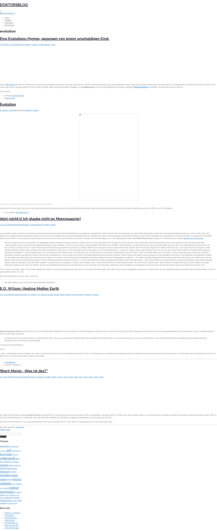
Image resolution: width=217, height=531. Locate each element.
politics (17, 479)
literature (5, 471)
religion (53, 225)
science (17, 294)
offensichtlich (10, 84)
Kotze (8, 468)
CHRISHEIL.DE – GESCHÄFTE (11, 519)
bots (9, 454)
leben (54, 377)
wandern (3, 503)
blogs (3, 454)
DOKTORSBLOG (14, 4)
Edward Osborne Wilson (74, 294)
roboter (5, 488)
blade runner (16, 451)
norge (10, 479)
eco (1, 461)
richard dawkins (44, 44)
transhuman (6, 500)
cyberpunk (7, 458)
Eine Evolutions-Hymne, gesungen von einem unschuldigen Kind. (54, 38)
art (9, 450)
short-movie (68, 377)
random (35, 44)
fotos (16, 462)
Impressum (9, 22)
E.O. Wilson (32, 294)
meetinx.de (19, 427)
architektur (3, 451)
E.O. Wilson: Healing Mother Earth (29, 288)
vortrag (96, 294)
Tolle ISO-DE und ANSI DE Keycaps (12, 526)
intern (2, 468)
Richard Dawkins (141, 87)
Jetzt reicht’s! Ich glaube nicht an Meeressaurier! (40, 218)
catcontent (15, 455)
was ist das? (88, 377)
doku (18, 458)
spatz (76, 377)
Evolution (8, 104)
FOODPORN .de (11, 523)
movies (18, 377)
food (12, 462)
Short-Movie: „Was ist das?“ (24, 370)
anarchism (4, 446)
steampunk (8, 498)
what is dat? (99, 377)
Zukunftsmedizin (12, 503)
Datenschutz (9, 25)
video (53, 44)
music (14, 475)
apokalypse (14, 446)
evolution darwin (36, 225)
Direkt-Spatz (5, 430)
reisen (14, 484)
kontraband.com (22, 212)
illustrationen (16, 465)
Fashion (7, 462)
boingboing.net (18, 95)
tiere (81, 377)
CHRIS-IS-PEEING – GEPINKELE (13, 514)
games (4, 465)
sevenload (17, 492)
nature (3, 479)
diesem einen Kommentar (193, 238)
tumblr (14, 501)
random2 (20, 44)
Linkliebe (8, 20)
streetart (16, 497)
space (2, 495)
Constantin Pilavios (28, 377)
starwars (12, 495)
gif (10, 465)
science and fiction (9, 490)
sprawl (7, 495)
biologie (23, 294)
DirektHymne (10, 98)
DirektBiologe (10, 362)
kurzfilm (48, 377)
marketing (13, 472)
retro (1, 488)
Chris (15, 44)
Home (7, 18)
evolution (27, 44)
